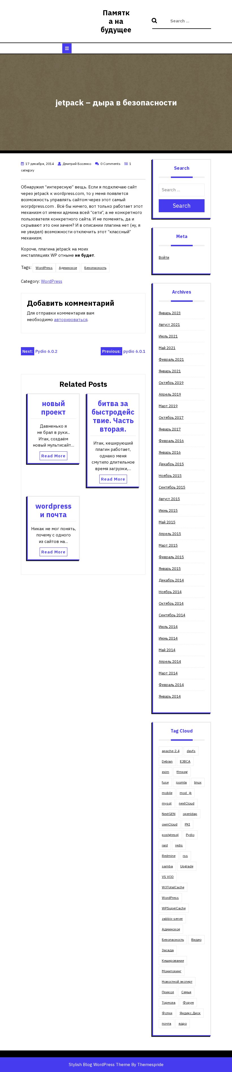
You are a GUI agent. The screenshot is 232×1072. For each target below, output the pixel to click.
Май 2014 (167, 650)
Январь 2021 (170, 371)
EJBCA (185, 761)
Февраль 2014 (171, 684)
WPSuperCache (174, 908)
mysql (166, 803)
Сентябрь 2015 (172, 487)
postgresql (170, 835)
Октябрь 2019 (171, 382)
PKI (187, 824)
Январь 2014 (170, 696)
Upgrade (186, 866)
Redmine (168, 856)
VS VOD (168, 876)
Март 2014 (168, 673)
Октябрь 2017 (171, 417)
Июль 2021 (168, 336)
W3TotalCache (173, 887)
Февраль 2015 (171, 557)
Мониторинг (171, 971)
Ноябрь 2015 (170, 475)
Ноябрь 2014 (170, 591)
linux (197, 782)
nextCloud (186, 803)
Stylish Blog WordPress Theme (99, 1064)
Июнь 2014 (168, 638)
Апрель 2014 (170, 661)
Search (155, 21)
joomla (181, 782)
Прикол (168, 992)
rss (185, 856)
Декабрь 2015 (171, 464)
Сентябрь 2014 (172, 615)
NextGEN (168, 814)
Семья (186, 992)
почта (166, 1023)
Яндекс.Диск (190, 1013)
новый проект (53, 408)
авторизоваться (70, 319)
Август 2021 (169, 324)
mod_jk (186, 793)
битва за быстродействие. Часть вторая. (113, 416)
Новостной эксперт (177, 981)
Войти (164, 257)
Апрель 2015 (170, 533)
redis (179, 845)
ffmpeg (182, 772)
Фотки (167, 1013)
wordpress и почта (53, 510)
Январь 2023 (170, 313)
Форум (188, 1002)
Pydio (190, 835)
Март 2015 (168, 545)
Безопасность (95, 268)
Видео (196, 939)
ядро (183, 1023)
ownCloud (169, 824)
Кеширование (173, 960)
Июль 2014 (168, 626)
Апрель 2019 (170, 394)
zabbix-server (172, 918)
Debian (167, 761)
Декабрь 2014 (171, 580)
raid (165, 845)
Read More (53, 455)
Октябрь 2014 (171, 603)
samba (167, 866)
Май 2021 (167, 347)
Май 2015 (167, 522)
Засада (168, 950)
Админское (68, 268)
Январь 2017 (170, 429)
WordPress (44, 268)
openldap (190, 814)
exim (165, 772)
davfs (191, 751)
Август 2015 (169, 498)
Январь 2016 (170, 452)
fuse (165, 782)
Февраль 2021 (171, 359)
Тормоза (168, 1002)
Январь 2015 (170, 568)
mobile (167, 793)
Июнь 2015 (168, 510)
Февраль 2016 (171, 440)
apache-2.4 (170, 751)
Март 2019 (168, 406)
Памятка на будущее (116, 21)
